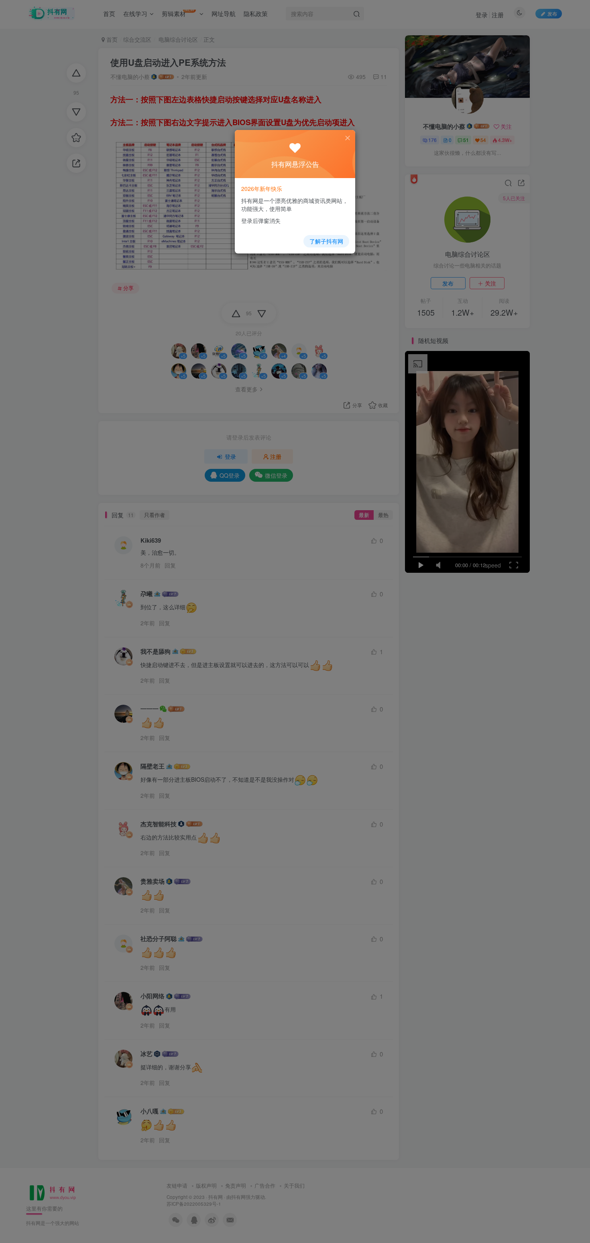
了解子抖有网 (326, 241)
